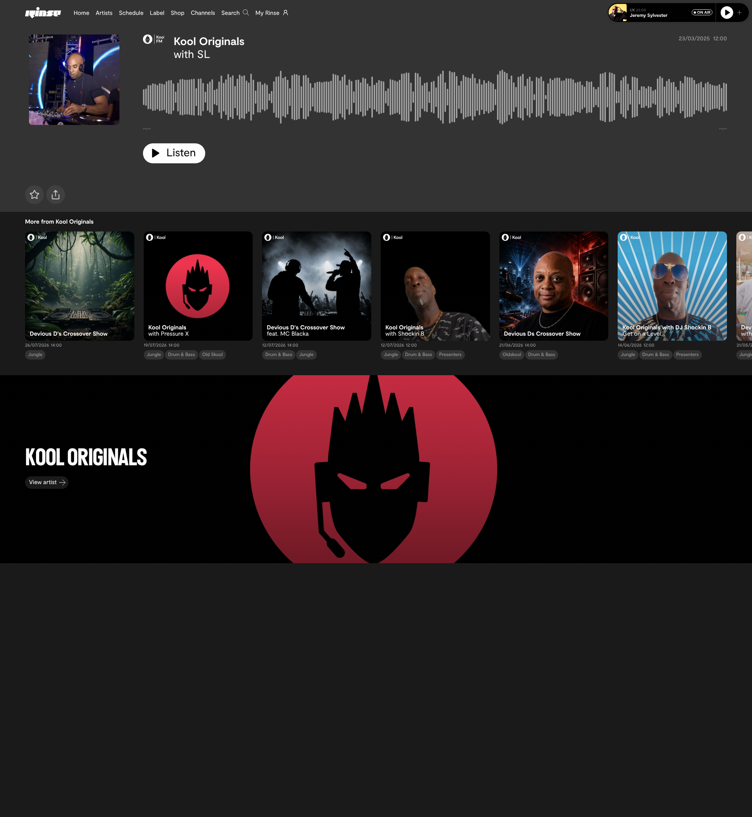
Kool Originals (209, 40)
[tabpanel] (435, 98)
